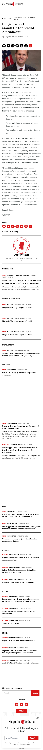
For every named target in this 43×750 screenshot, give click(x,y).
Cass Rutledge (12, 423)
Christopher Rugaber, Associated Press (21, 275)
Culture (5, 596)
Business (5, 555)
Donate (21, 711)
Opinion (5, 637)
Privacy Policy (26, 744)
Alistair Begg (13, 621)
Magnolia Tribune (13, 304)
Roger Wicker (13, 637)
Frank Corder (11, 370)
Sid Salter (12, 648)
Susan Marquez (14, 608)
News (10, 18)
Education (5, 444)
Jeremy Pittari (15, 444)
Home (4, 18)
